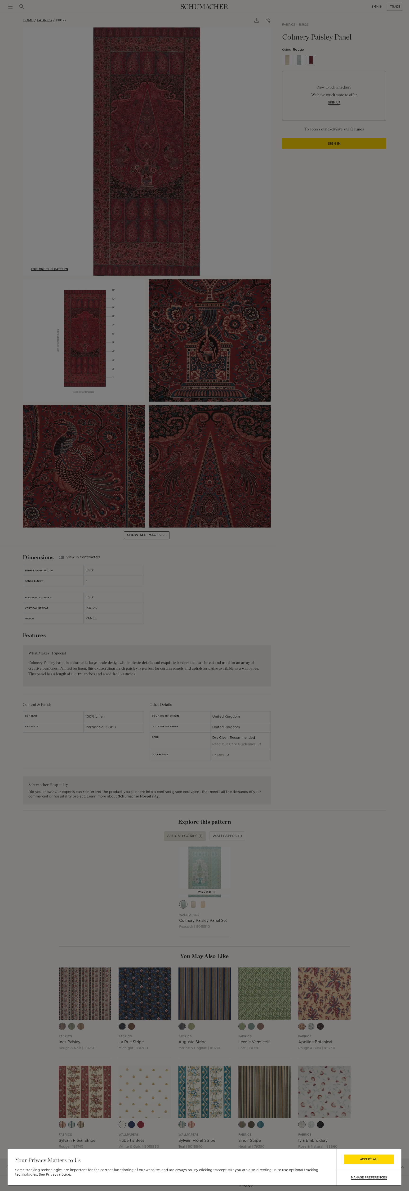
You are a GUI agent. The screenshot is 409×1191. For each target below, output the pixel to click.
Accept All (369, 1159)
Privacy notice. (58, 1174)
